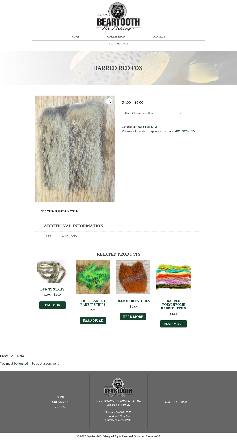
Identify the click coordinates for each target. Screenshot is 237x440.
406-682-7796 (121, 416)
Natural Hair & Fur (146, 126)
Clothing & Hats (118, 43)
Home (75, 36)
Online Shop (116, 36)
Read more (52, 305)
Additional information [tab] (59, 211)
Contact (159, 36)
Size (127, 113)
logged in (24, 363)
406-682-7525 (185, 131)
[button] (109, 101)
